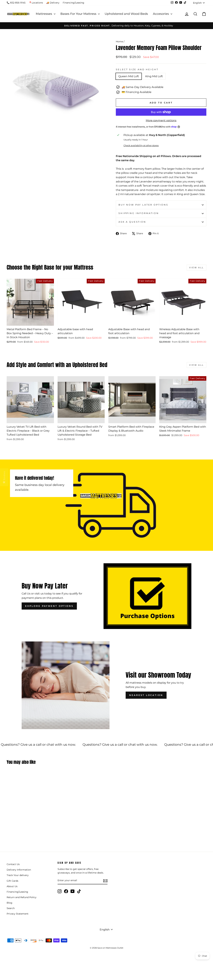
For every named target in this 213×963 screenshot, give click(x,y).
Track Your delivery (18, 875)
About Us (12, 886)
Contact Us (13, 864)
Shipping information (138, 213)
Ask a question (132, 222)
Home (119, 41)
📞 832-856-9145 (16, 2)
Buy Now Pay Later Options (143, 205)
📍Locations (36, 2)
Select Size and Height (137, 69)
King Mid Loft (154, 76)
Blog (9, 902)
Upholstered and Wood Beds (126, 14)
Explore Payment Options (49, 606)
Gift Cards (12, 880)
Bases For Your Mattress (78, 14)
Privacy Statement (17, 913)
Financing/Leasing (73, 2)
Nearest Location (146, 695)
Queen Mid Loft (128, 76)
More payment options (161, 120)
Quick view (30, 321)
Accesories (161, 14)
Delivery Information (19, 869)
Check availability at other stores (141, 145)
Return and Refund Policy (21, 897)
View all (196, 267)
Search (11, 908)
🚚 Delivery (52, 2)
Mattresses (44, 14)
